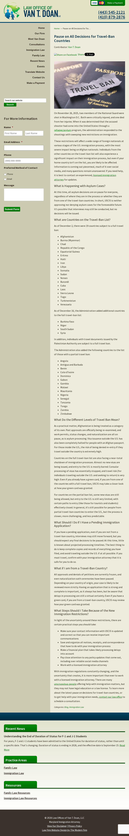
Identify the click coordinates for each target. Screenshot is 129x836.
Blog (66, 707)
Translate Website (35, 72)
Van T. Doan (74, 47)
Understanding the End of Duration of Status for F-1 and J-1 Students (45, 736)
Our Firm (40, 33)
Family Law (38, 55)
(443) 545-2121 (111, 12)
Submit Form (12, 209)
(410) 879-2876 (111, 16)
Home (41, 28)
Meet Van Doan (36, 39)
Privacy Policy (75, 826)
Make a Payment (115, 2)
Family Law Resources (17, 793)
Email (9, 179)
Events (41, 66)
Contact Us (38, 77)
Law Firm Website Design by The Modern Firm (64, 830)
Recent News (37, 61)
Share (80, 54)
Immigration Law (35, 50)
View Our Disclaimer (57, 826)
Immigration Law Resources (20, 798)
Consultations (37, 44)
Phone (10, 174)
